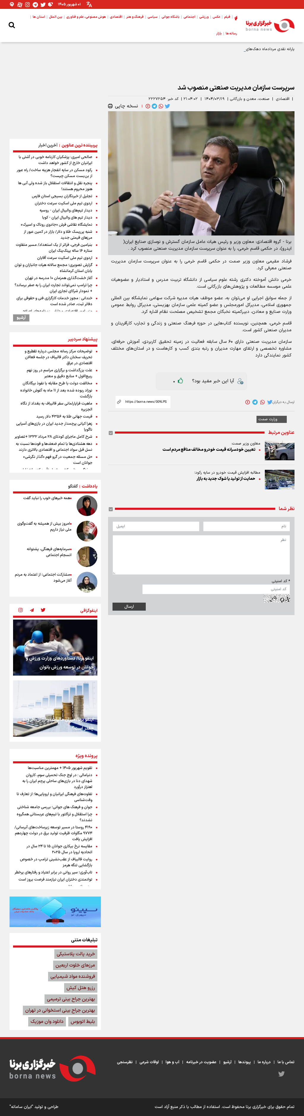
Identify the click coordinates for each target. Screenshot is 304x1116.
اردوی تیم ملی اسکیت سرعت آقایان (64, 258)
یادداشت (89, 486)
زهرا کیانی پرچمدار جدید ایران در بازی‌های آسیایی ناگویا (54, 427)
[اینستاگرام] (27, 5)
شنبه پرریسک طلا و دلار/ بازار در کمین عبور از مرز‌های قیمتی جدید (58, 235)
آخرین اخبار (48, 145)
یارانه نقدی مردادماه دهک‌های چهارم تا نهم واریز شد (252, 49)
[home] (235, 17)
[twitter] (167, 106)
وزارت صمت (267, 419)
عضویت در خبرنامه (201, 1062)
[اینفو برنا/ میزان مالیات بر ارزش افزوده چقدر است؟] (55, 708)
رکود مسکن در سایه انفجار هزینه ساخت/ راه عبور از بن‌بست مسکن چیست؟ (54, 173)
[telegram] (154, 106)
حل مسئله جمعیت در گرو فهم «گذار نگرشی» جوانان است (57, 460)
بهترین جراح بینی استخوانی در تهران (60, 1010)
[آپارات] (20, 5)
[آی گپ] (12, 5)
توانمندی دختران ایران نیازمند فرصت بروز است (55, 880)
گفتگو (73, 486)
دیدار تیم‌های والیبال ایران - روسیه (65, 211)
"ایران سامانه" (21, 1107)
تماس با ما (286, 1062)
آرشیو (21, 318)
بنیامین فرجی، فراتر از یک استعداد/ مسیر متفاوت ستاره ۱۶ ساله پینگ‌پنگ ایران (54, 248)
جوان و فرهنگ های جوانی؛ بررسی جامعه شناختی (54, 807)
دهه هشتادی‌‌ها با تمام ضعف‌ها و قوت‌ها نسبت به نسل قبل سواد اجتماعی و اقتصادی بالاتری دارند (54, 447)
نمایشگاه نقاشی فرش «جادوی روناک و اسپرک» (56, 225)
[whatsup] (160, 106)
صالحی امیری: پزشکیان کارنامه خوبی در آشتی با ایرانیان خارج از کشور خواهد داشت (55, 160)
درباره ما (264, 1062)
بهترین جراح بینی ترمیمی (71, 999)
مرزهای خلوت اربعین (75, 965)
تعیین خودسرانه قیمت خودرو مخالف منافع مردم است (208, 450)
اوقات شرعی (149, 1062)
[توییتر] (43, 5)
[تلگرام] (35, 5)
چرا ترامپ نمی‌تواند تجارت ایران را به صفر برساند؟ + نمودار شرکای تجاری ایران (53, 288)
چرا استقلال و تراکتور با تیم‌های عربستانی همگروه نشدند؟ (54, 817)
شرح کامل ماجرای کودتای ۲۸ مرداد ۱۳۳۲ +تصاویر (53, 437)
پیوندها (244, 1062)
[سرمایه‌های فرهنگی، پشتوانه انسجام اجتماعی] (87, 556)
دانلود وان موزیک (47, 1021)
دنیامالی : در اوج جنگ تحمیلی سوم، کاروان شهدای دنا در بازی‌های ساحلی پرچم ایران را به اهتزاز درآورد (57, 781)
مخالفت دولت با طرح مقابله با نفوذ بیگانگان (57, 383)
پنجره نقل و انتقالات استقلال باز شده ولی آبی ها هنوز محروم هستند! (55, 186)
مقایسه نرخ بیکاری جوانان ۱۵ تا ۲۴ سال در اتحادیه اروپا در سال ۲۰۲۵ (59, 849)
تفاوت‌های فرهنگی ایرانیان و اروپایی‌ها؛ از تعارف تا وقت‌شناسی (54, 797)
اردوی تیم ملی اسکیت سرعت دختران (63, 203)
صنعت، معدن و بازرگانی (250, 99)
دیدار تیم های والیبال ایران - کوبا (67, 218)
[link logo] (270, 25)
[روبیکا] (50, 5)
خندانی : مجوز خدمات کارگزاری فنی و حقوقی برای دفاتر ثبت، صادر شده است (54, 301)
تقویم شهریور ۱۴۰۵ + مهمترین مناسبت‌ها (60, 768)
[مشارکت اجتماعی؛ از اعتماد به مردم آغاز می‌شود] (87, 582)
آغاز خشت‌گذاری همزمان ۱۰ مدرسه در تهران (58, 278)
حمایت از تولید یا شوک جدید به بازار (226, 479)
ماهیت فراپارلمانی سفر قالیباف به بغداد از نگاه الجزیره (56, 407)
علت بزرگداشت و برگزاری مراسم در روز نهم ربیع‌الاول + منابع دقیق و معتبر (59, 373)
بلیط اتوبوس (83, 1021)
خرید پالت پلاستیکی (76, 954)
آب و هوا (172, 1062)
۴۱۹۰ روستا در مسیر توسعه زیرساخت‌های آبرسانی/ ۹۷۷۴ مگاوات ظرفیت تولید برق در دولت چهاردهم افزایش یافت (53, 833)
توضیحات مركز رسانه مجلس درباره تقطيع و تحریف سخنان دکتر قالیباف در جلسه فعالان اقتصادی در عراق (58, 357)
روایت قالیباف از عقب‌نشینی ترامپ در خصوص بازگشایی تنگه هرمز (56, 862)
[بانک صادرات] (55, 912)
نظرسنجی (125, 1062)
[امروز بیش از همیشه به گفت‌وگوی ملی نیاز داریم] (87, 531)
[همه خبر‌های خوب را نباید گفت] (87, 505)
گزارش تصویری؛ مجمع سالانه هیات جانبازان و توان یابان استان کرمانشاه (53, 268)
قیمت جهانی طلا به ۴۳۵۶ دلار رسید (64, 417)
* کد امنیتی (281, 581)
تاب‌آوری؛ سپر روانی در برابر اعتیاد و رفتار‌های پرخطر (53, 872)
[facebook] (147, 106)
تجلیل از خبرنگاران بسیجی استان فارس (62, 196)
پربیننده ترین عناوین (79, 145)
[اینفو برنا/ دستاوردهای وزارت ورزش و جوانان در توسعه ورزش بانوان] (55, 648)
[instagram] (20, 610)
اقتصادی (282, 99)
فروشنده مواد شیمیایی (72, 976)
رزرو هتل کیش (80, 987)
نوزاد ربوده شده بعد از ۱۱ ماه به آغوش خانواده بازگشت (56, 393)
